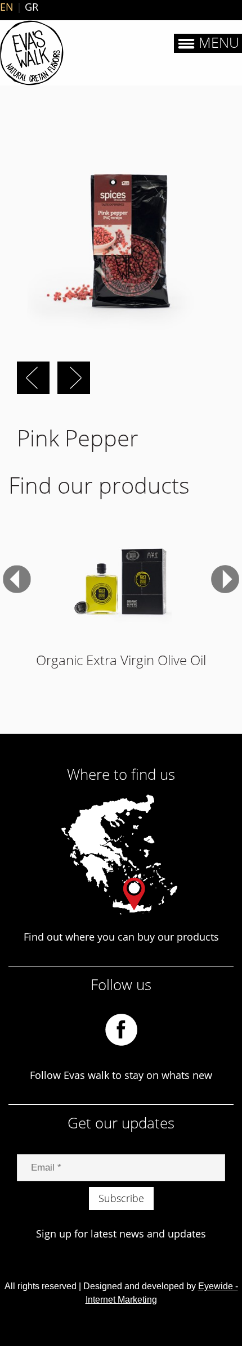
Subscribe (121, 1198)
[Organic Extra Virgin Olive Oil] (121, 579)
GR (31, 6)
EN (7, 6)
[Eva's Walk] (32, 52)
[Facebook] (121, 1028)
